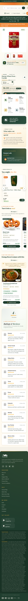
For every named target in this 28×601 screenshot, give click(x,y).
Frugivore (13, 578)
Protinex (9, 563)
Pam (18, 541)
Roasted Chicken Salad (18, 536)
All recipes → (14, 211)
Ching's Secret (14, 548)
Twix (17, 554)
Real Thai (19, 580)
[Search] (23, 8)
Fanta (3, 549)
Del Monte (14, 569)
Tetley (8, 576)
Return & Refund (5, 479)
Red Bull (19, 579)
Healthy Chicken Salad (8, 537)
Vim (7, 567)
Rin (17, 566)
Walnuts (24, 534)
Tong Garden (10, 565)
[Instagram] (6, 466)
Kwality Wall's (21, 582)
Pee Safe (5, 545)
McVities (10, 570)
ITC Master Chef (13, 545)
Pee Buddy (8, 583)
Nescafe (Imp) (21, 545)
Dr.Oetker (7, 588)
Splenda (5, 543)
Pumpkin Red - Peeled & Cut (14, 532)
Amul (25, 550)
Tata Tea (16, 570)
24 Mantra (18, 576)
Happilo (3, 571)
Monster (20, 558)
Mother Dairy (9, 549)
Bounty (23, 579)
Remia (14, 591)
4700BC (5, 549)
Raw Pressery (17, 591)
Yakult (20, 541)
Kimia (18, 567)
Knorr (5, 576)
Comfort (4, 553)
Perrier (12, 571)
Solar (3, 543)
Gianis (19, 561)
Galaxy (13, 570)
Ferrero (3, 585)
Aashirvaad (20, 585)
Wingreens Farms (21, 563)
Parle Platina (7, 569)
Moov (20, 584)
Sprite (8, 582)
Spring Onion (4, 536)
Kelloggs (12, 544)
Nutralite (3, 572)
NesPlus (9, 562)
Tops (5, 550)
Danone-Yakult (22, 567)
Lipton (15, 567)
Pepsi (16, 578)
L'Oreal (16, 563)
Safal (21, 591)
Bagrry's (19, 557)
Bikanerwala (4, 575)
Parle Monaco (9, 587)
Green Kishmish (20, 537)
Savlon (17, 545)
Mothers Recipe (4, 562)
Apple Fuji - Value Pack (18, 534)
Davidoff (22, 561)
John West (6, 570)
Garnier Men (12, 567)
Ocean (6, 585)
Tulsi (2, 546)
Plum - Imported (17, 538)
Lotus (11, 583)
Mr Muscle (24, 591)
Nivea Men (17, 553)
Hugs (22, 552)
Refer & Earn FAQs (5, 494)
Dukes (15, 554)
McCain (11, 574)
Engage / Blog (5, 477)
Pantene (7, 591)
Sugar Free (12, 541)
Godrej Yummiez (8, 584)
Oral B (3, 544)
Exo (8, 567)
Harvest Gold (7, 574)
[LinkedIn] (13, 466)
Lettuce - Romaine (5, 533)
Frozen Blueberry (23, 532)
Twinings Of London (10, 559)
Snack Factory (10, 554)
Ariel (12, 584)
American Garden (5, 566)
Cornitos (20, 569)
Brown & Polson (5, 565)
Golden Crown (8, 552)
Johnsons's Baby (10, 546)
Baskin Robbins (9, 561)
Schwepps (19, 544)
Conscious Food (17, 546)
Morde (6, 572)
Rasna (20, 552)
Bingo (19, 559)
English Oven (4, 579)
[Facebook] (3, 466)
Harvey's (3, 584)
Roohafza (3, 554)
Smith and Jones (19, 543)
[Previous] (3, 188)
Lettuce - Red (15, 537)
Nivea (7, 589)
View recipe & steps (11, 248)
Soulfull (22, 578)
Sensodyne (22, 576)
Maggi (23, 585)
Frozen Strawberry (18, 533)
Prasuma (14, 543)
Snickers (19, 583)
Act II (17, 579)
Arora (5, 561)
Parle (6, 556)
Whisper (17, 572)
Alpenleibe (18, 562)
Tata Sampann (22, 575)
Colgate (11, 558)
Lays (17, 552)
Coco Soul (21, 572)
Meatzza (15, 559)
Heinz (16, 541)
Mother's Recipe (15, 549)
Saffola (7, 578)
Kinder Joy (12, 589)
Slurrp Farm (24, 541)
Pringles (5, 587)
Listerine (19, 578)
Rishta (13, 588)
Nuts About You (15, 561)
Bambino (18, 565)
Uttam (14, 571)
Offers (3, 475)
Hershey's (10, 572)
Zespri (3, 559)
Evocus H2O (13, 562)
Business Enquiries (6, 496)
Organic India (9, 543)
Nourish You (16, 582)
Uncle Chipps (20, 554)
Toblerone (3, 552)
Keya (9, 541)
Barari (3, 563)
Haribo (14, 558)
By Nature (23, 584)
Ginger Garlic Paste (10, 536)
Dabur (23, 583)
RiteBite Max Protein (20, 574)
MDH (23, 543)
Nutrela (13, 550)
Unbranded (11, 582)
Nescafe (12, 585)
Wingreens (4, 583)
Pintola (23, 570)
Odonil (19, 549)
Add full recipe (12, 246)
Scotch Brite (18, 575)
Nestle (18, 587)
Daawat (10, 550)
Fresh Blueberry (11, 533)
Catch (9, 566)
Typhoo (21, 587)
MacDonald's (13, 575)
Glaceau (6, 580)
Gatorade (9, 585)
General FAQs (4, 490)
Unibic (24, 553)
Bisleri (3, 576)
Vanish (3, 580)
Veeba (10, 588)
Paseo (22, 549)
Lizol (17, 569)
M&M (23, 548)
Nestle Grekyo (17, 550)
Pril (25, 543)
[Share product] (24, 77)
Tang (14, 557)
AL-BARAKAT (17, 589)
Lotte (19, 548)
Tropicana (20, 566)
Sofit (9, 589)
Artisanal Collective (14, 556)
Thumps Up (4, 591)
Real (15, 588)
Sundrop (5, 546)
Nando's (12, 580)
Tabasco (3, 557)
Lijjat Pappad (21, 556)
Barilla (17, 557)
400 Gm (6, 195)
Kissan (6, 558)
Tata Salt (17, 571)
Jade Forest (15, 587)
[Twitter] (9, 466)
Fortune (8, 553)
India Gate (24, 571)
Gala (21, 559)
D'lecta (8, 579)
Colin (5, 559)
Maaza (8, 558)
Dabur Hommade (13, 579)
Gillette (21, 546)
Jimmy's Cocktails (7, 544)
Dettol (7, 554)
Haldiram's (21, 589)
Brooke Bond (13, 552)
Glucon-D (13, 563)
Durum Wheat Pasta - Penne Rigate (11, 189)
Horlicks (14, 565)
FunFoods (13, 566)
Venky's (21, 565)
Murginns (9, 556)
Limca (10, 578)
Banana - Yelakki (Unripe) (9, 534)
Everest (11, 591)
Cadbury (16, 585)
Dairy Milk (23, 558)
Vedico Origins (7, 571)
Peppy (20, 571)
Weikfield (13, 572)
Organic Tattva (16, 584)
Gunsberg (6, 563)
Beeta (8, 550)
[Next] (24, 188)
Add (23, 199)
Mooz (14, 553)
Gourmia (22, 550)
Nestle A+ (10, 548)
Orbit (21, 548)
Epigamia (3, 588)
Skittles (16, 544)
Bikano (21, 553)
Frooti (17, 558)
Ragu (11, 569)
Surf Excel (16, 580)
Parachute (3, 578)
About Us (4, 472)
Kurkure (8, 545)
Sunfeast (3, 556)
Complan (6, 548)
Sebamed (18, 588)
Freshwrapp (22, 562)
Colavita (11, 557)
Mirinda (9, 580)
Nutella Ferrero (15, 583)
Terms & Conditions (6, 483)
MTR (15, 566)
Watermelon (11, 538)
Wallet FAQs (4, 492)
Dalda (3, 587)
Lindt (15, 576)
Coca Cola (8, 575)
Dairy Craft (15, 574)
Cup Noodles (7, 557)
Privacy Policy (5, 481)
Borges (3, 570)
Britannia (19, 570)
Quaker (11, 553)
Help (25, 1)
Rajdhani (3, 569)
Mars (25, 548)
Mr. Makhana (11, 576)
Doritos (23, 569)
